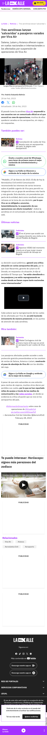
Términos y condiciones (13, 702)
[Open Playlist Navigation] (44, 730)
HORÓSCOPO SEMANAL (21, 9)
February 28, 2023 (23, 418)
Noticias (13, 24)
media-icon (23, 730)
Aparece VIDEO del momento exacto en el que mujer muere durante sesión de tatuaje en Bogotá (30, 250)
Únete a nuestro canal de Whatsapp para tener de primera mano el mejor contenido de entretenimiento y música (25, 161)
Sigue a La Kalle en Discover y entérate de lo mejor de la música (24, 172)
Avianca (21, 542)
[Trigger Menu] (3, 3)
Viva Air (8, 542)
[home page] (23, 640)
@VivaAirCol (30, 409)
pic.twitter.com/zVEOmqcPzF (23, 412)
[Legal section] (43, 694)
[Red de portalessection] (43, 681)
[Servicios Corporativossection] (43, 687)
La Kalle (4, 24)
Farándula (20, 337)
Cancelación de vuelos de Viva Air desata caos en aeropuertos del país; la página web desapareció (30, 145)
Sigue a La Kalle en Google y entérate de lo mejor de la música (25, 374)
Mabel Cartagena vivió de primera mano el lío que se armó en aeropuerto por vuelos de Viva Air (30, 343)
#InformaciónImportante (17, 406)
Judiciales (20, 230)
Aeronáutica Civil (11, 547)
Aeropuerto (29, 547)
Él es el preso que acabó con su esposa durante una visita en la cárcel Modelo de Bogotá (31, 235)
